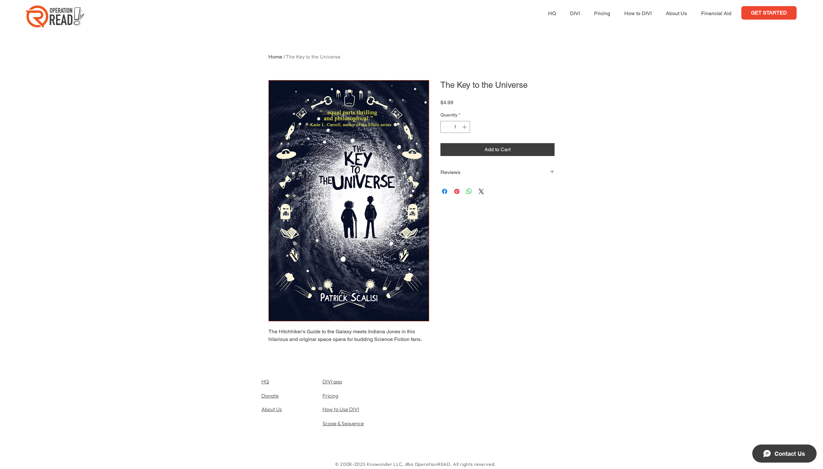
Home (275, 57)
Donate (270, 395)
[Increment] (465, 127)
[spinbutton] (455, 127)
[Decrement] (445, 127)
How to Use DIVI (340, 409)
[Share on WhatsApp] (469, 191)
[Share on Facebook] (444, 191)
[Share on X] (481, 191)
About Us (271, 409)
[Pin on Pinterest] (457, 191)
